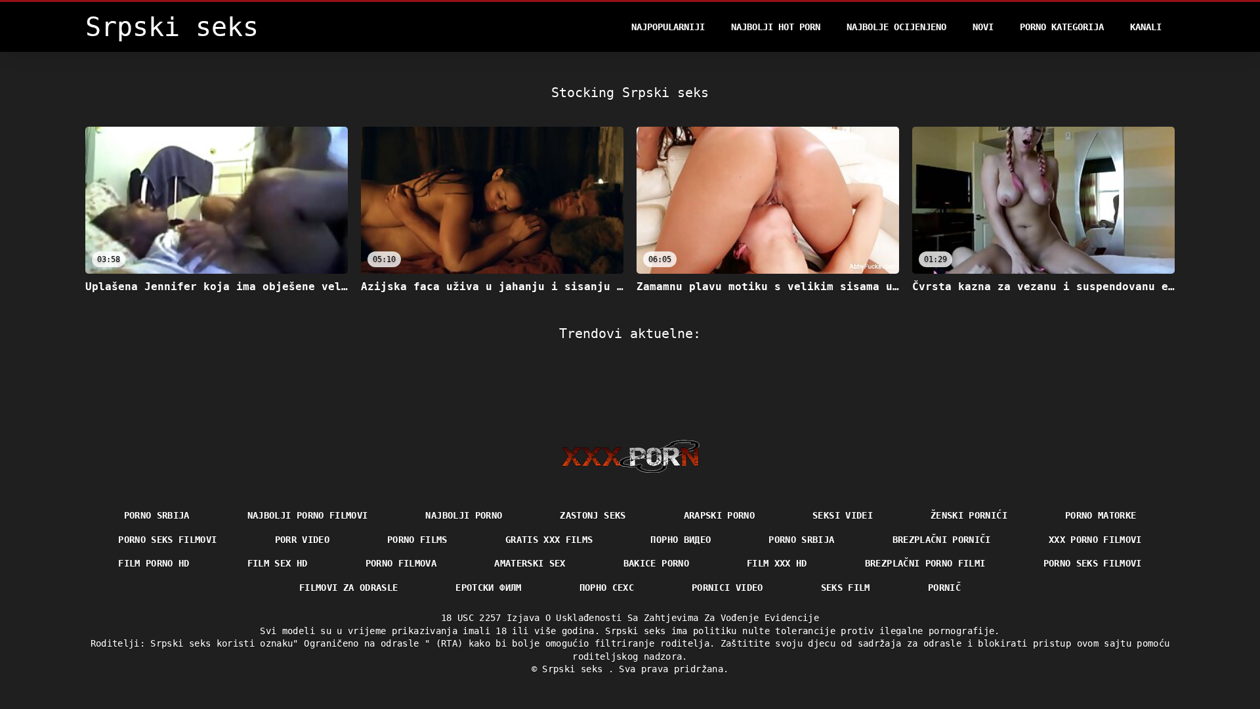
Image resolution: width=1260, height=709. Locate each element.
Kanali (1146, 27)
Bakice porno (656, 563)
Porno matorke (1101, 515)
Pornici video (727, 587)
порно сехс (607, 587)
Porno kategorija (1062, 27)
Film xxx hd (777, 563)
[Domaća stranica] (630, 456)
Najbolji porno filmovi (307, 515)
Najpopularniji (668, 27)
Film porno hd (154, 563)
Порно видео (680, 539)
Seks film (845, 587)
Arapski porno (719, 515)
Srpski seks (575, 669)
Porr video (302, 539)
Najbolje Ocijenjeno (896, 27)
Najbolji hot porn (775, 27)
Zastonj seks (592, 515)
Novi (983, 27)
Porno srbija (157, 515)
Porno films (417, 539)
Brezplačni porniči (941, 539)
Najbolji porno (463, 515)
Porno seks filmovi (167, 539)
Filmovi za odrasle (348, 587)
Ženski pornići (969, 515)
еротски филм (488, 587)
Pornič (944, 587)
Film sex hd (277, 563)
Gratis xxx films (549, 539)
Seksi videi (842, 515)
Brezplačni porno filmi (925, 563)
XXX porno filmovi (1095, 539)
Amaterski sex (530, 563)
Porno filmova (401, 563)
